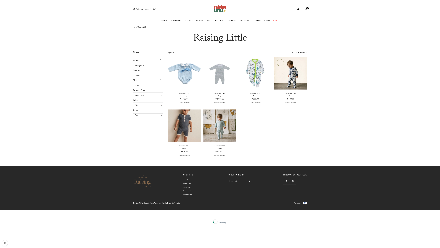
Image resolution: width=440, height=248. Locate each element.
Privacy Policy (187, 194)
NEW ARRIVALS (176, 20)
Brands (136, 60)
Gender (136, 70)
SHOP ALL (164, 20)
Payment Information (189, 191)
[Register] (249, 181)
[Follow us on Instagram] (293, 181)
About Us (186, 180)
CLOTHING (199, 20)
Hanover (255, 96)
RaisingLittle (184, 93)
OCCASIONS (232, 20)
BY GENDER (189, 20)
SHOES (209, 20)
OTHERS (267, 20)
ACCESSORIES (219, 20)
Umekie (219, 148)
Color (135, 110)
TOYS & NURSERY (245, 20)
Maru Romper (184, 96)
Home (135, 27)
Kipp (219, 96)
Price (135, 100)
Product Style (139, 90)
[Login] (298, 9)
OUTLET (276, 20)
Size (135, 80)
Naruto (184, 148)
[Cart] (306, 9)
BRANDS (258, 20)
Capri (290, 96)
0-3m (137, 85)
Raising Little (139, 66)
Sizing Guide (187, 183)
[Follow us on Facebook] (286, 181)
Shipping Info (187, 187)
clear (161, 60)
